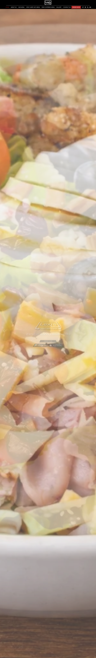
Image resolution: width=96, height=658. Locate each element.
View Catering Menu (48, 7)
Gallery (58, 7)
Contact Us (67, 7)
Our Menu (21, 7)
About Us (13, 7)
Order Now (76, 7)
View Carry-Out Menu (33, 7)
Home (7, 7)
